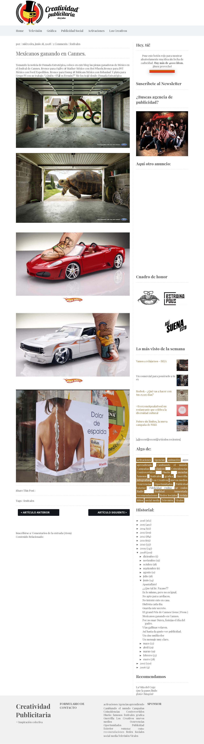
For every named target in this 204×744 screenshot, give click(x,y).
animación (174, 459)
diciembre (149, 556)
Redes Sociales (168, 495)
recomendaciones (147, 495)
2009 (143, 548)
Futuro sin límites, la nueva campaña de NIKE (151, 423)
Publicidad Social (72, 31)
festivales (75, 44)
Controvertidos (146, 472)
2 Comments (60, 44)
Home (20, 31)
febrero (147, 655)
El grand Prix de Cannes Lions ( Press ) (165, 612)
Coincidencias (179, 468)
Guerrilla (182, 476)
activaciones (144, 459)
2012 (142, 536)
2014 (142, 528)
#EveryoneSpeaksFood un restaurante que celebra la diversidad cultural (151, 410)
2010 (142, 544)
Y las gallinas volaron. (155, 627)
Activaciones (96, 31)
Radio (140, 491)
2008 (143, 552)
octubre (147, 564)
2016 (142, 520)
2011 (142, 540)
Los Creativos (118, 31)
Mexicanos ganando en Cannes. (160, 616)
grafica (169, 476)
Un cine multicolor (153, 635)
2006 (143, 667)
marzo (147, 651)
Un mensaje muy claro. (155, 639)
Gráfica (51, 31)
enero (146, 659)
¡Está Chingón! (144, 694)
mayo (146, 643)
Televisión (35, 31)
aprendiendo (144, 465)
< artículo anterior (35, 512)
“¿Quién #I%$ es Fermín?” (59, 75)
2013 (142, 532)
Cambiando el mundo (172, 465)
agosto (147, 572)
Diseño (166, 472)
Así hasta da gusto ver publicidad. (162, 631)
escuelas (182, 472)
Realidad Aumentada (171, 491)
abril (146, 647)
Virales (179, 500)
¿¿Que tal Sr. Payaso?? (155, 588)
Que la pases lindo (146, 690)
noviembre (149, 560)
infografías (143, 480)
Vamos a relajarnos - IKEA (151, 361)
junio (146, 580)
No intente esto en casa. (156, 600)
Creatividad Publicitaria (33, 710)
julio (145, 576)
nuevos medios (178, 480)
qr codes (181, 488)
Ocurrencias (144, 484)
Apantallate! (149, 584)
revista (183, 495)
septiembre (149, 568)
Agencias (159, 459)
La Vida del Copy (146, 687)
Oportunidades (163, 484)
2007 (142, 663)
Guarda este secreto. (154, 608)
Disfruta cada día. (152, 604)
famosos (141, 476)
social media (152, 500)
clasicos (160, 468)
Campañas (143, 468)
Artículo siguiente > (112, 512)
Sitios (140, 500)
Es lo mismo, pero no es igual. (159, 592)
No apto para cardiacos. (156, 596)
